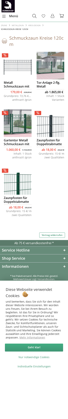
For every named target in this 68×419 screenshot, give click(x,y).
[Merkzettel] (43, 16)
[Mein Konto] (52, 16)
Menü (13, 16)
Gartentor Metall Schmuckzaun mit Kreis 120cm (16, 142)
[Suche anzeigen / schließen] (34, 16)
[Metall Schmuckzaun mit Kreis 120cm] (17, 65)
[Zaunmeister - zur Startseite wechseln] (8, 6)
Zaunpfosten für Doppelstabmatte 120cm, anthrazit (49, 142)
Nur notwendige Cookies (34, 357)
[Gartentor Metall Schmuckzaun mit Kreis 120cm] (17, 123)
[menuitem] (10, 16)
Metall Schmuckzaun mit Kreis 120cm (16, 84)
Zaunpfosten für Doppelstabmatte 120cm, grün (16, 200)
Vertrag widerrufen (52, 235)
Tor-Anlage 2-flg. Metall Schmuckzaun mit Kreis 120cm (49, 84)
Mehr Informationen (32, 337)
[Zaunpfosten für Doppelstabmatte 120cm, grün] (17, 181)
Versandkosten (45, 279)
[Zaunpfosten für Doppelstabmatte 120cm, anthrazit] (50, 123)
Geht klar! (34, 347)
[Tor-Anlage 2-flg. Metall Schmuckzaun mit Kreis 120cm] (50, 65)
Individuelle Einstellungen (34, 366)
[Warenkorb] (62, 16)
